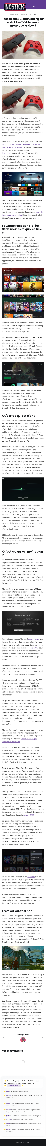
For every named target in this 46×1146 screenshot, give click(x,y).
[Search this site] (34, 6)
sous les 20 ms (33, 648)
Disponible (6, 153)
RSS (28, 1143)
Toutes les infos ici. (14, 1085)
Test (34, 14)
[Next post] (42, 1038)
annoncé (31, 877)
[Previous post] (3, 1038)
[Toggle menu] (40, 6)
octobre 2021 (28, 815)
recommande (33, 639)
